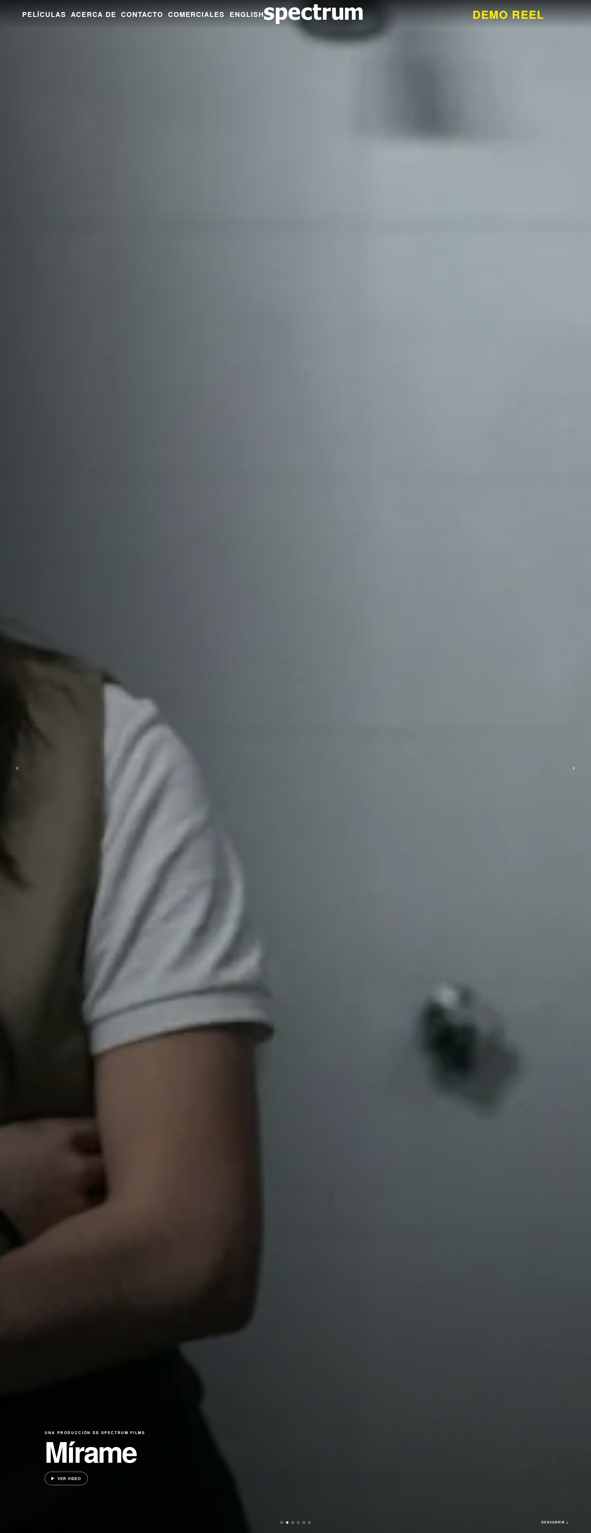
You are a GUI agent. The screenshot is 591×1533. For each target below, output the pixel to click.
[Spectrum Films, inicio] (313, 14)
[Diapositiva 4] (298, 1522)
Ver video (69, 1478)
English (247, 14)
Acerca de (93, 14)
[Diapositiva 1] (281, 1522)
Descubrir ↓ (555, 1522)
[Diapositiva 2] (287, 1522)
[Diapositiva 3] (292, 1522)
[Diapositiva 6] (309, 1522)
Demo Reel (508, 14)
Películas (44, 14)
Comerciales (196, 14)
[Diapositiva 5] (304, 1522)
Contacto (142, 14)
